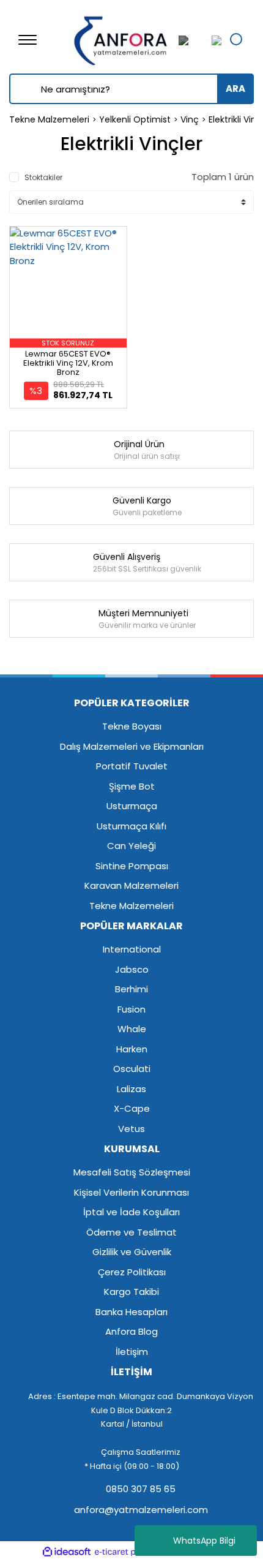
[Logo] (121, 38)
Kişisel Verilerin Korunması (131, 1192)
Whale (131, 1028)
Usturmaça (131, 805)
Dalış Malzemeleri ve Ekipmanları (132, 746)
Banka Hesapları (131, 1311)
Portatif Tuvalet (132, 766)
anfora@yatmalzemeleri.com (140, 1509)
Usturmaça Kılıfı (131, 826)
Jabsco (132, 969)
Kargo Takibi (131, 1291)
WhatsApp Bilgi (204, 1540)
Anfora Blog (131, 1331)
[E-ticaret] (130, 1552)
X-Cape (132, 1108)
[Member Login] (191, 40)
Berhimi (131, 989)
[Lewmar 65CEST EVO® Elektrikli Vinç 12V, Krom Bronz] (68, 285)
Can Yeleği (131, 845)
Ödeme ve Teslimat (131, 1232)
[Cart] (213, 40)
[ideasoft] (66, 1552)
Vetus (131, 1128)
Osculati (131, 1068)
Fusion (131, 1009)
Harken (131, 1049)
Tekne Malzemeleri (131, 905)
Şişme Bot (132, 786)
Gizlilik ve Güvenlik (131, 1251)
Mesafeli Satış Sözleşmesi (131, 1172)
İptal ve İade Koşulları (131, 1211)
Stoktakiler (43, 177)
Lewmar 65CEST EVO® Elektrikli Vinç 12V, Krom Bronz (68, 363)
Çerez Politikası (132, 1272)
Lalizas (131, 1088)
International (132, 949)
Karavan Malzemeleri (131, 885)
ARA (235, 88)
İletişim (132, 1351)
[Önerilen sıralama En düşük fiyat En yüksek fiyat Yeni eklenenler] (131, 202)
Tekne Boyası (131, 726)
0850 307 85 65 (139, 1488)
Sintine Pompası (131, 865)
